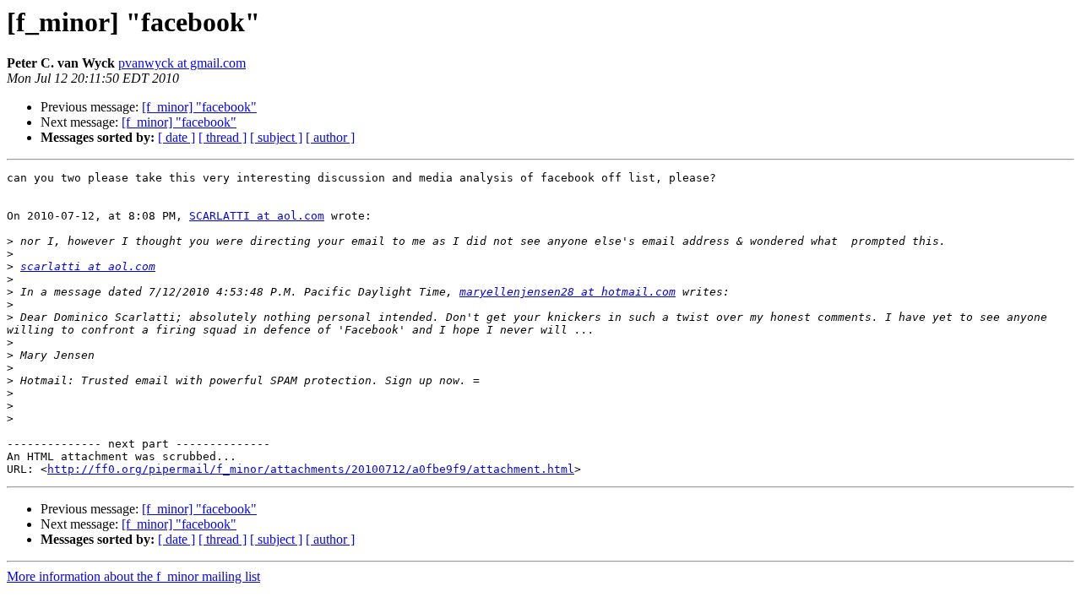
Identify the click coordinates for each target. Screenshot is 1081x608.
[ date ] (176, 137)
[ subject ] (276, 137)
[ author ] (330, 137)
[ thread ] (222, 137)
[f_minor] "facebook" (199, 107)
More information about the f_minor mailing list (133, 576)
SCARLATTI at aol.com (256, 215)
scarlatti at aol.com (87, 266)
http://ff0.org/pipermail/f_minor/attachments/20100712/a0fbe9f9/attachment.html (310, 469)
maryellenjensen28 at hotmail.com (567, 291)
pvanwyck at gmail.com (182, 63)
